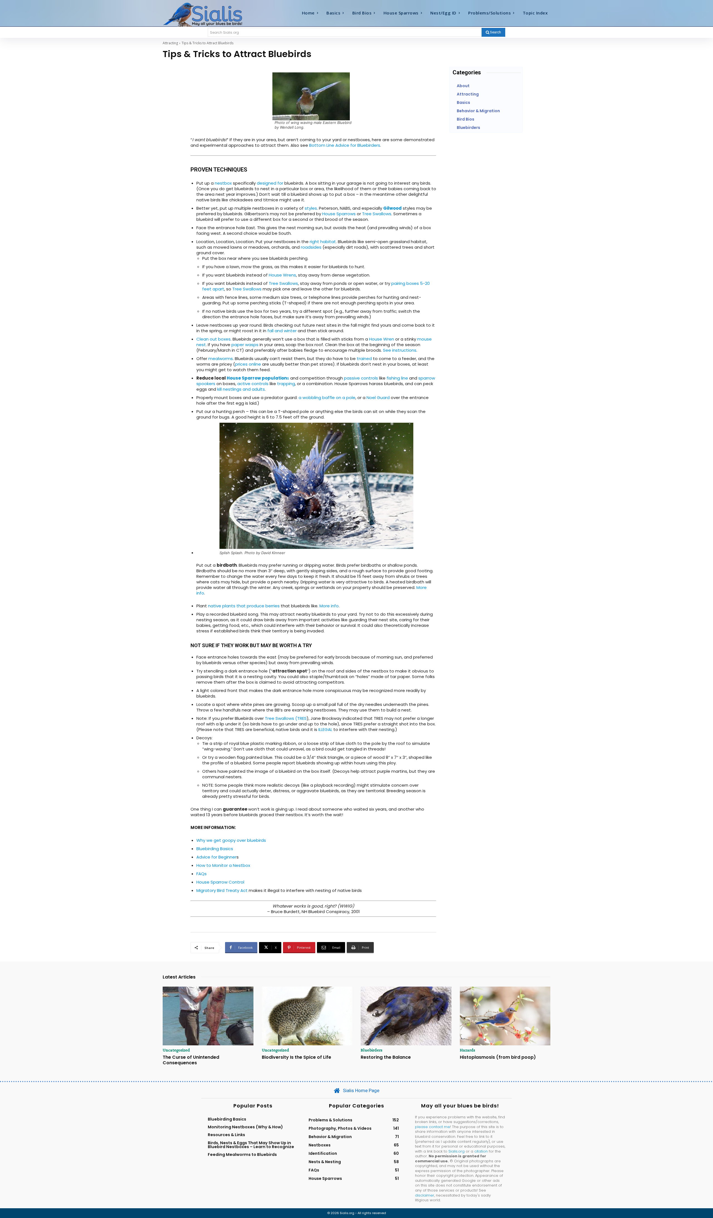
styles (311, 208)
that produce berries (257, 606)
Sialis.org (456, 1151)
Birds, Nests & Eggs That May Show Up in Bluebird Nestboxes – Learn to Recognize (251, 1144)
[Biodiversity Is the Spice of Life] (307, 1016)
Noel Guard (377, 397)
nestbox (223, 183)
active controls (252, 384)
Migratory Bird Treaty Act (222, 890)
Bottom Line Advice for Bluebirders (344, 145)
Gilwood (392, 208)
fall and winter (281, 331)
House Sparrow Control (220, 882)
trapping (286, 384)
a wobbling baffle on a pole (327, 397)
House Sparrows (339, 214)
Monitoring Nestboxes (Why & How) (245, 1127)
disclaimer (424, 1195)
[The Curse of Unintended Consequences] (208, 1016)
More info (329, 606)
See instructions (399, 350)
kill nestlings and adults (241, 389)
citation (481, 1151)
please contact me (432, 1126)
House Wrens (282, 275)
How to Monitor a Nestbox (223, 865)
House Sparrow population (257, 378)
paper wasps (244, 345)
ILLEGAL (325, 729)
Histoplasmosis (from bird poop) (498, 1057)
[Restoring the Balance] (406, 1016)
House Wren (381, 339)
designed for (270, 183)
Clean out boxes (213, 339)
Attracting (170, 43)
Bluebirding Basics (214, 849)
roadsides (311, 247)
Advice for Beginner (216, 857)
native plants (221, 606)
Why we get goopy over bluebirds (231, 840)
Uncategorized (176, 1050)
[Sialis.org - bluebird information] (211, 14)
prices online (248, 364)
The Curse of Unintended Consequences (191, 1060)
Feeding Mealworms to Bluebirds (242, 1154)
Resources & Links (226, 1135)
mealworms (220, 358)
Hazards (467, 1050)
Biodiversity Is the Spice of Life (296, 1057)
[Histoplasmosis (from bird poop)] (505, 1016)
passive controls (361, 378)
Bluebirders (371, 1050)
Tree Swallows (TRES (286, 718)
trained (364, 358)
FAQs (201, 874)
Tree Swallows (376, 214)
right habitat (323, 241)
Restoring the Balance (386, 1057)
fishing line (397, 378)
